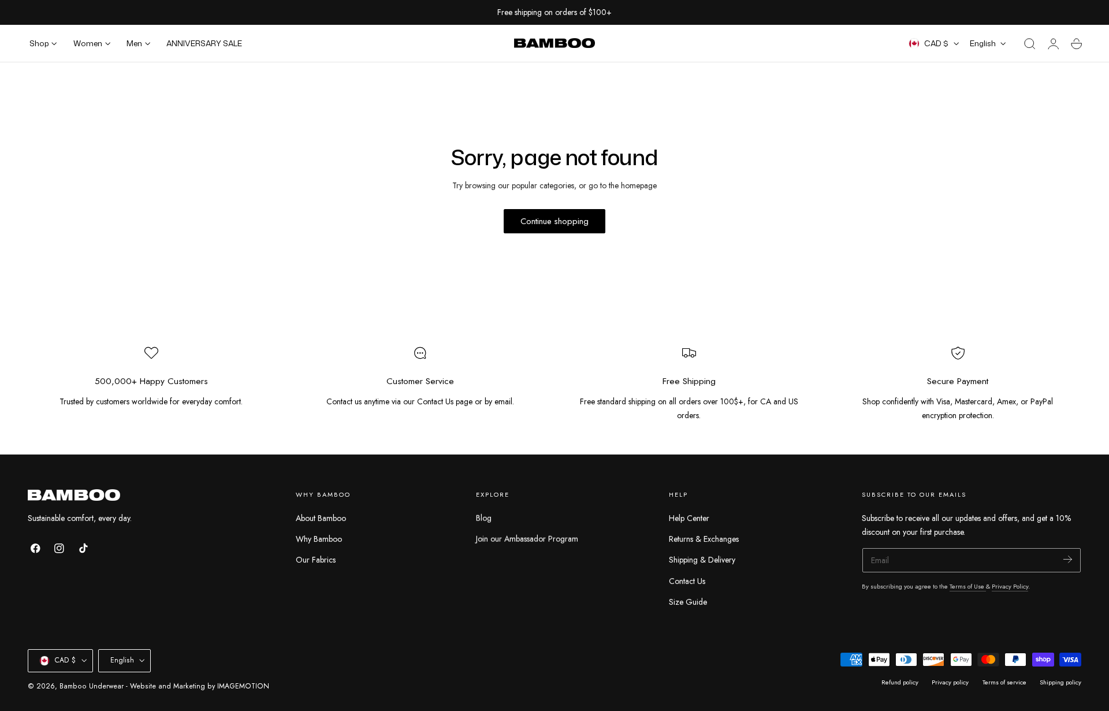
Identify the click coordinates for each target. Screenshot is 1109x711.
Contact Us (687, 581)
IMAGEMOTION (243, 686)
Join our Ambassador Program (527, 539)
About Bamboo (321, 518)
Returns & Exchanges (704, 539)
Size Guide (688, 602)
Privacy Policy (1010, 586)
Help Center (689, 518)
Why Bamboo (319, 539)
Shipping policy (1060, 682)
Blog (484, 518)
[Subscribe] (1067, 559)
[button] (1029, 43)
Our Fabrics (316, 559)
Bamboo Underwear (91, 686)
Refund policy (899, 682)
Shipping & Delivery (702, 559)
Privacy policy (950, 682)
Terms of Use (968, 586)
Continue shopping (554, 221)
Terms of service (1004, 682)
